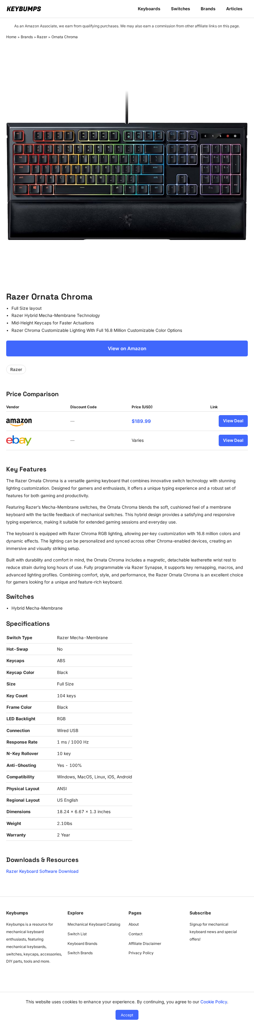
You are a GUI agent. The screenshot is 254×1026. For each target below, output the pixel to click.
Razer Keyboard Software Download (42, 871)
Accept (127, 1015)
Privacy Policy (141, 952)
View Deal (233, 420)
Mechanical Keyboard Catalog (94, 924)
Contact (135, 934)
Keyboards (149, 8)
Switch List (77, 934)
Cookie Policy (213, 1001)
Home (11, 36)
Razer (42, 36)
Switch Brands (80, 952)
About (134, 924)
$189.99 (141, 421)
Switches (180, 8)
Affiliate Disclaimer (145, 943)
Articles (234, 8)
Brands (208, 8)
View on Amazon (127, 348)
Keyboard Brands (82, 943)
